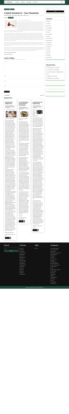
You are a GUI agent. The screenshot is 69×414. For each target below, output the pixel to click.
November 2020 (49, 40)
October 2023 (22, 254)
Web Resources (53, 283)
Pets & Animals (53, 271)
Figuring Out (21, 215)
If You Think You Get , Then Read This (53, 69)
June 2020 (22, 269)
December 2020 (49, 38)
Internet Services (54, 266)
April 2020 (48, 55)
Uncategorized (53, 281)
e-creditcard (15, 15)
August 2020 (49, 46)
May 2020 (48, 53)
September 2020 (49, 44)
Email (5, 80)
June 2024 (48, 23)
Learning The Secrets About (8, 54)
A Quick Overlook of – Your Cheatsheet (53, 67)
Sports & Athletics (54, 277)
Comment (6, 61)
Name (5, 75)
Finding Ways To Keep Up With (37, 225)
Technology (53, 278)
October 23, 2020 (8, 15)
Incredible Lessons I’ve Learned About (53, 78)
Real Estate (53, 272)
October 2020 (49, 42)
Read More (8, 238)
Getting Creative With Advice (9, 232)
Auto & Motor (11, 17)
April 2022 (48, 36)
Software (52, 275)
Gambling (52, 260)
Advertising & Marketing (55, 248)
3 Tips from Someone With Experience (10, 52)
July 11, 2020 (22, 107)
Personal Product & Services (55, 269)
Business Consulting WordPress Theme (32, 287)
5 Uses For (34, 227)
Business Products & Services (56, 252)
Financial (52, 257)
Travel (52, 280)
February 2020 (49, 57)
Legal (52, 268)
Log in (37, 248)
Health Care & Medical (54, 263)
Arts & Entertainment (54, 249)
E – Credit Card (8, 2)
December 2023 (49, 27)
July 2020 (21, 268)
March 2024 (49, 25)
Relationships (53, 274)
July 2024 (48, 21)
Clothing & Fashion (54, 254)
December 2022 (49, 34)
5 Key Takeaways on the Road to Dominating (23, 104)
